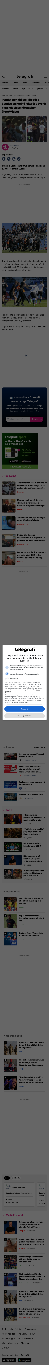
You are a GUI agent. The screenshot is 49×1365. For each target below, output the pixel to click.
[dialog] (25, 682)
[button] (24, 678)
